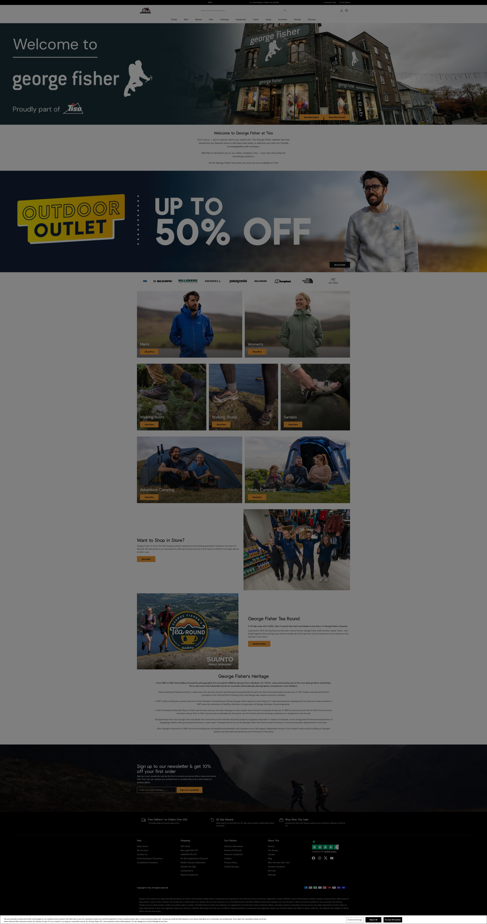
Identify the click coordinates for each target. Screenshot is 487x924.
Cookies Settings (355, 920)
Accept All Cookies (393, 920)
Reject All (373, 920)
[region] (243, 919)
